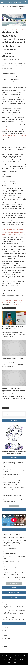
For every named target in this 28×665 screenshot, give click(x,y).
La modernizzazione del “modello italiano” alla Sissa (13, 496)
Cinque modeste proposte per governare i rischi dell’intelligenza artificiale (15, 488)
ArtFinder (6, 641)
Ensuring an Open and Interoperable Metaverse (14, 135)
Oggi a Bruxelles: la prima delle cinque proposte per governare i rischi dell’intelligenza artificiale (14, 482)
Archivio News (14, 506)
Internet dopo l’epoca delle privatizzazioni (11, 562)
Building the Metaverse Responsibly (11, 129)
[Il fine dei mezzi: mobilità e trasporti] (14, 348)
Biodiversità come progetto (11, 477)
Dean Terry (18, 302)
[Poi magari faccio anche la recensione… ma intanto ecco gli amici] (14, 317)
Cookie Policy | (22, 659)
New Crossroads (16, 29)
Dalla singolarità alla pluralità (12, 474)
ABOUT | (8, 662)
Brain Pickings (7, 638)
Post (23, 29)
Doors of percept (7, 643)
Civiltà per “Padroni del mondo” (12, 534)
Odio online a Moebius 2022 (11, 548)
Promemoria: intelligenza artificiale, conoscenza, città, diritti (13, 500)
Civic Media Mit (7, 627)
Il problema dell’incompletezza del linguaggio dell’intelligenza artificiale (14, 463)
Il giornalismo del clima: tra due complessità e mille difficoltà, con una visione (14, 567)
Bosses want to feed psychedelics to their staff (14, 229)
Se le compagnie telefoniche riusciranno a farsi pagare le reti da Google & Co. (15, 578)
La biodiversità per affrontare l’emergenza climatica (15, 470)
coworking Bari (7, 617)
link (4, 602)
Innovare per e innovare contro (14, 602)
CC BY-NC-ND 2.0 (14, 304)
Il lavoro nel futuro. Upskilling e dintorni (14, 537)
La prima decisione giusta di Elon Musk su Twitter (15, 557)
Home (3, 6)
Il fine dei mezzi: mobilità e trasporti (12, 358)
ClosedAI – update (9, 467)
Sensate (5, 635)
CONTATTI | (13, 662)
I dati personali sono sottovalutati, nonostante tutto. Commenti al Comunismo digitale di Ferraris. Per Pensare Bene (14, 390)
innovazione (8, 6)
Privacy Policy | (16, 659)
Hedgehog (6, 646)
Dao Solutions (17, 657)
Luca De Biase (13, 329)
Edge (5, 630)
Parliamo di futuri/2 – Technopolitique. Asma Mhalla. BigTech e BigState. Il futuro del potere (13, 606)
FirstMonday (6, 633)
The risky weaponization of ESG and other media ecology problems (13, 573)
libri (10, 29)
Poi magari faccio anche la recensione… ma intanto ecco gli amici (13, 327)
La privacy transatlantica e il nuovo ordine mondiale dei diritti (13, 552)
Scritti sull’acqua (8, 492)
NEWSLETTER (18, 662)
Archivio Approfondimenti (14, 583)
